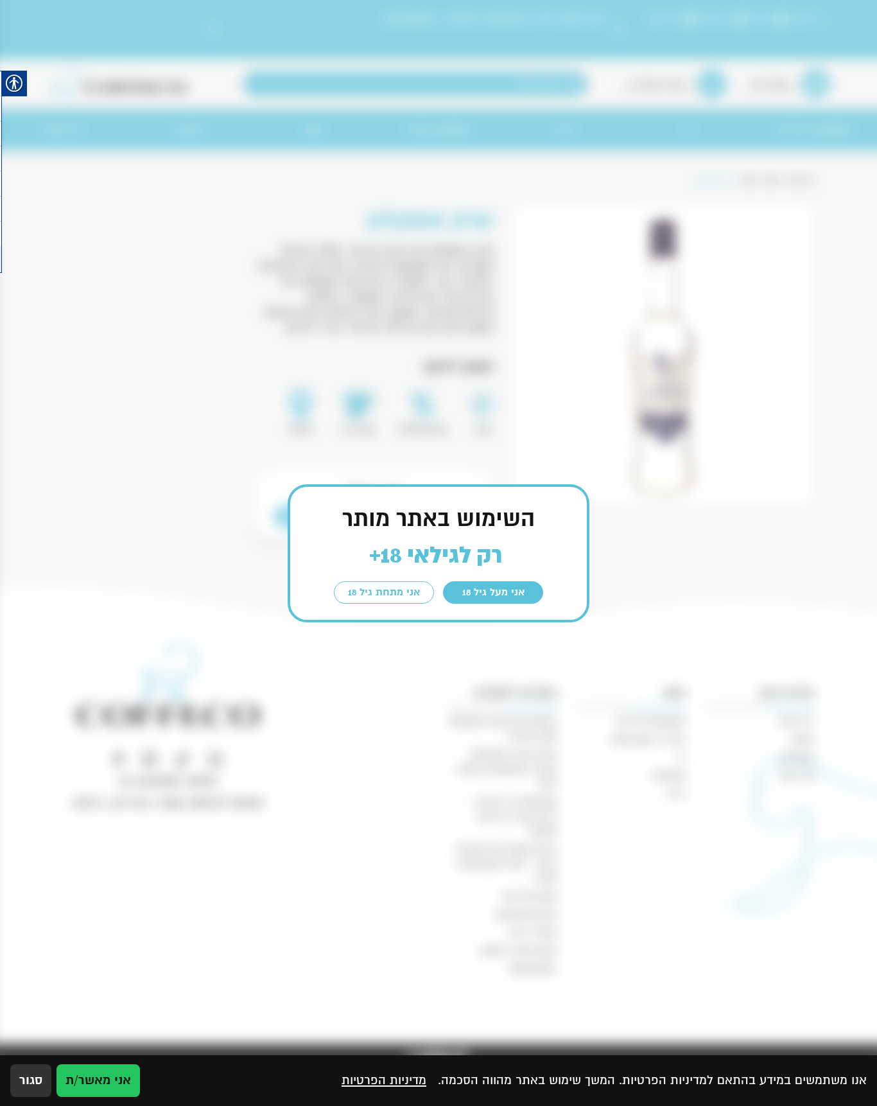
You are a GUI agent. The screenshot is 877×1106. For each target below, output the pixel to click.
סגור (30, 1080)
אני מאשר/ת (98, 1080)
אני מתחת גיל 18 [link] (384, 592)
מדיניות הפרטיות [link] (384, 1080)
